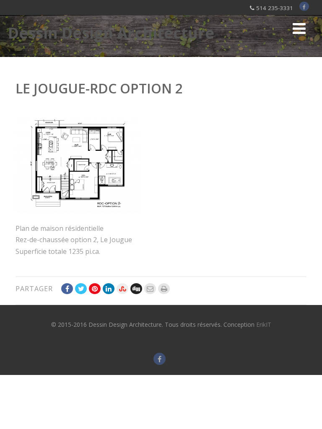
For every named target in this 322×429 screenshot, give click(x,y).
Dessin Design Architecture (111, 33)
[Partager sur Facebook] (67, 288)
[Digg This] (136, 288)
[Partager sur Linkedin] (108, 288)
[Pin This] (95, 288)
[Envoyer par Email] (150, 288)
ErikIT (263, 324)
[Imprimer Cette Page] (164, 288)
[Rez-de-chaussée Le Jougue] (78, 210)
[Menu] (299, 28)
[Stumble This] (122, 288)
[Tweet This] (81, 288)
